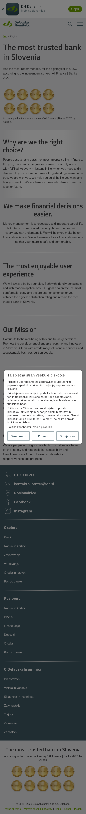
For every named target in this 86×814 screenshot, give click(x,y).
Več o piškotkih (42, 426)
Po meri (43, 436)
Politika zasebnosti (19, 426)
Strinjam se (67, 436)
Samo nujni (18, 436)
